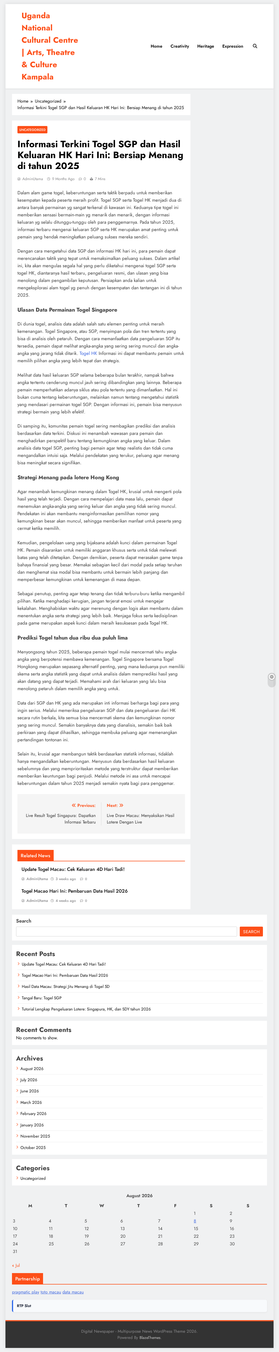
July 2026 (28, 1080)
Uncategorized (32, 129)
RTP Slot (24, 1305)
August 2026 (32, 1069)
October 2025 (33, 1148)
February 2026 (33, 1114)
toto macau (51, 1292)
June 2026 (29, 1091)
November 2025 (35, 1136)
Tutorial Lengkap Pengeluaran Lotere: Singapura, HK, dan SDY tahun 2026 (86, 1009)
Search (23, 920)
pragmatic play (25, 1292)
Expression (232, 46)
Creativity (180, 46)
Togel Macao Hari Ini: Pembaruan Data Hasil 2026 (75, 891)
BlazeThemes (150, 1337)
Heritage (205, 46)
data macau (73, 1292)
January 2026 (32, 1125)
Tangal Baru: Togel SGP (42, 998)
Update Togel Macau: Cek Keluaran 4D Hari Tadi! (73, 869)
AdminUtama (32, 179)
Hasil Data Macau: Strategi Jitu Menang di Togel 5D (66, 987)
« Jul (16, 1265)
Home (156, 46)
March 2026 (31, 1102)
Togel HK (88, 353)
